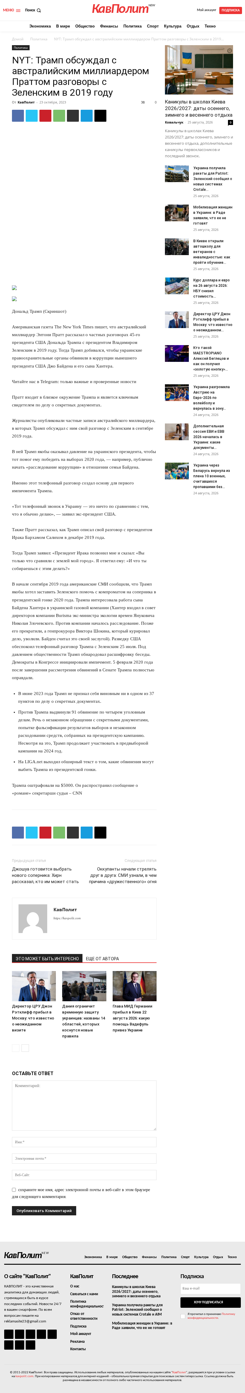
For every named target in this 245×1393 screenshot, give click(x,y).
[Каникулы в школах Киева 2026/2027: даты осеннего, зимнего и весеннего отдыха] (199, 70)
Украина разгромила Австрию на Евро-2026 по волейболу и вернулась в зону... (211, 398)
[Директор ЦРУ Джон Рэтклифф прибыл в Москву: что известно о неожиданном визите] (34, 986)
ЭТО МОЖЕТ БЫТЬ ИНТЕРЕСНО (47, 958)
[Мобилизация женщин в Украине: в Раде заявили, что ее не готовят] (177, 213)
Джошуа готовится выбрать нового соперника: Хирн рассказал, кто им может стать (45, 875)
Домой (18, 39)
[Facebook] (18, 116)
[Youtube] (30, 1345)
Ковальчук (174, 122)
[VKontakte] (19, 1345)
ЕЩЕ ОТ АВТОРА (102, 958)
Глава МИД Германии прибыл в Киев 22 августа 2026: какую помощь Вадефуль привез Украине (132, 1018)
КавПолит (26, 102)
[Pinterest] (45, 116)
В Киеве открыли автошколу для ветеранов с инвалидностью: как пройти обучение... (211, 252)
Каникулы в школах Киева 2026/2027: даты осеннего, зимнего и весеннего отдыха (198, 108)
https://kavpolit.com (67, 918)
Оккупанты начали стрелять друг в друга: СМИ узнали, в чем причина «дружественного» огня (123, 875)
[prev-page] (15, 1048)
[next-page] (25, 1048)
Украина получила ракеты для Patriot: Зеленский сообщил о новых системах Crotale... (212, 179)
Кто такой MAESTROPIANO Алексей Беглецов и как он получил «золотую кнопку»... (211, 358)
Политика (39, 39)
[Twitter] (32, 116)
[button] (33, 10)
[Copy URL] (100, 116)
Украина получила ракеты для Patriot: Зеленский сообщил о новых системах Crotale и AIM (137, 1309)
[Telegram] (87, 116)
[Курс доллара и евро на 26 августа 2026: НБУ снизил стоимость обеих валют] (177, 286)
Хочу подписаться (208, 1302)
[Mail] (30, 1334)
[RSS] (41, 1334)
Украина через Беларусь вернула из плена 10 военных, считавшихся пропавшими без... (211, 476)
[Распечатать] (73, 116)
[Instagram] (19, 1334)
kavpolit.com (24, 1376)
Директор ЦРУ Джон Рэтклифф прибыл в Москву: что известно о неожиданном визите (33, 1018)
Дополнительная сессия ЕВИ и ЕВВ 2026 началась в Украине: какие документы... (208, 437)
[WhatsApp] (59, 116)
